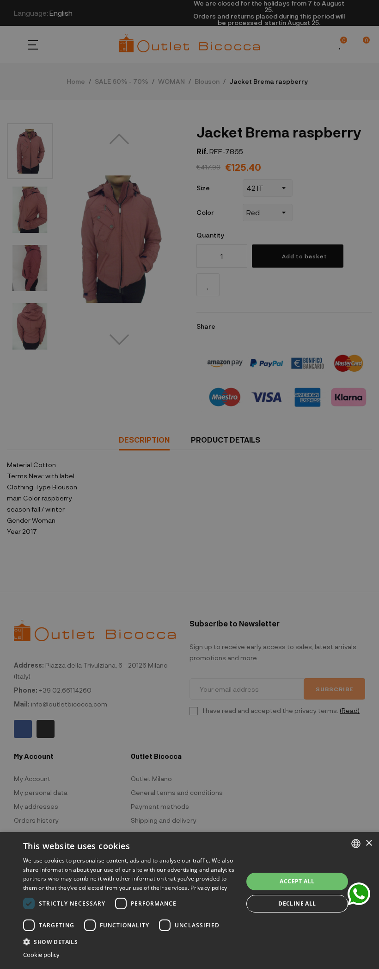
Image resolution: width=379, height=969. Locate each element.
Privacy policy (208, 888)
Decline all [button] (297, 903)
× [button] (368, 843)
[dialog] (189, 900)
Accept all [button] (297, 881)
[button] (130, 941)
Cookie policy (41, 955)
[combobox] (356, 843)
